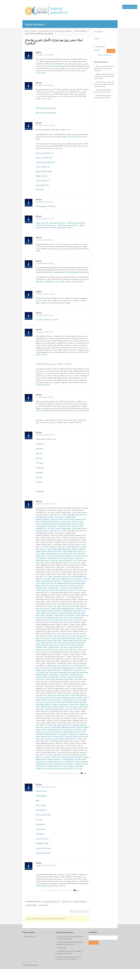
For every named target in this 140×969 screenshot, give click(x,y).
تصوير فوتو (39, 458)
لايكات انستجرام (66, 901)
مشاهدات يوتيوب (43, 905)
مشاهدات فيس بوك (31, 905)
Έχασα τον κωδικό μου (104, 55)
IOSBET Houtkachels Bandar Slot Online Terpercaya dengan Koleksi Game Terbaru (104, 76)
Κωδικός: (97, 39)
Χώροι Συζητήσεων (44, 31)
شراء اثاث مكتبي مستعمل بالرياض (68, 225)
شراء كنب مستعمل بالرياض (57, 223)
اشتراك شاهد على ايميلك (52, 66)
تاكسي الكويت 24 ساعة (49, 345)
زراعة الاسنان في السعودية (48, 206)
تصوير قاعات (39, 463)
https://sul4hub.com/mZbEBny (46, 113)
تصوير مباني (39, 448)
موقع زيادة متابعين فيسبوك (44, 171)
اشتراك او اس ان (41, 73)
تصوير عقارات (40, 467)
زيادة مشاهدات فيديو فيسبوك (44, 153)
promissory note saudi (43, 815)
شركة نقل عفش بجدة (42, 319)
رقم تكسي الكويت (41, 886)
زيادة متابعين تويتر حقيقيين (44, 157)
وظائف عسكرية (72, 300)
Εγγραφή (96, 50)
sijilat (37, 800)
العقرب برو (52, 94)
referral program (41, 796)
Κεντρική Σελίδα (129, 7)
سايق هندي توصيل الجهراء (79, 406)
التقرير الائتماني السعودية (43, 848)
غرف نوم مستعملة (50, 225)
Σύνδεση (111, 51)
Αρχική (27, 31)
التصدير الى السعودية (42, 838)
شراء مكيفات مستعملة (42, 227)
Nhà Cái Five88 (61, 948)
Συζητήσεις (33, 31)
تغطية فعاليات (40, 491)
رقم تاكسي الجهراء (41, 354)
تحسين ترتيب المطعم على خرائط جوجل (47, 281)
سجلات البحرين (40, 829)
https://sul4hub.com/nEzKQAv (45, 108)
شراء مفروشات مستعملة (58, 227)
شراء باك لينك (40, 189)
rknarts (39, 52)
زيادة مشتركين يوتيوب (42, 185)
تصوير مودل (39, 472)
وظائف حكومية (40, 303)
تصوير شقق (39, 453)
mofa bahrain (40, 834)
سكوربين (38, 98)
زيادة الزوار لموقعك (41, 176)
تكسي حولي (39, 422)
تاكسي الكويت (40, 410)
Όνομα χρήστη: (98, 31)
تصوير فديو (39, 477)
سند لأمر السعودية (41, 791)
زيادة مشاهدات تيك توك (43, 167)
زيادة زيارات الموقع (69, 136)
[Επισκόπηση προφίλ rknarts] (28, 59)
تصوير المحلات (40, 444)
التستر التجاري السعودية (43, 853)
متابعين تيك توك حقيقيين (79, 901)
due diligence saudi (42, 843)
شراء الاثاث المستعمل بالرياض (76, 223)
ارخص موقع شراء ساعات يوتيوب (45, 162)
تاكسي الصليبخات (41, 385)
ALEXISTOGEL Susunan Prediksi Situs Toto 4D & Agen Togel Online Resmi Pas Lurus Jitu (104, 84)
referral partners (41, 810)
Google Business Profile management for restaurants (71, 272)
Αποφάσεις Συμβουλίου (80, 31)
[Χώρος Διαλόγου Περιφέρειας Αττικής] (47, 16)
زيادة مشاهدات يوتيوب (42, 180)
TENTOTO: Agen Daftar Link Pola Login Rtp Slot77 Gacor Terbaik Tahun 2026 (104, 69)
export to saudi (41, 805)
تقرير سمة (39, 819)
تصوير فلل (39, 482)
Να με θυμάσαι (100, 46)
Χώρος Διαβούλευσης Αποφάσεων (62, 31)
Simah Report (40, 824)
